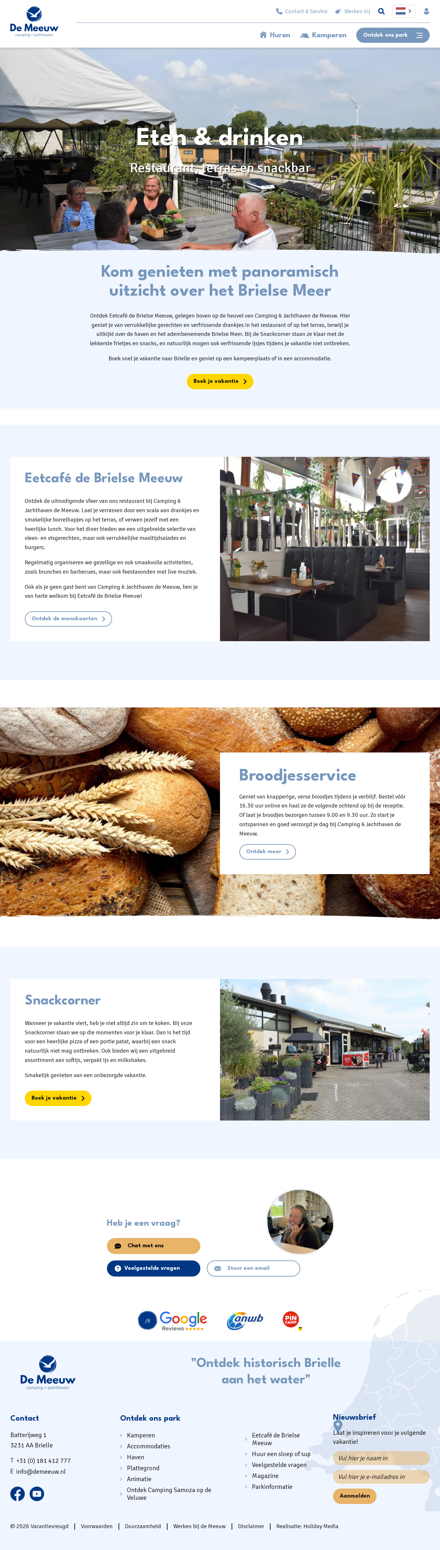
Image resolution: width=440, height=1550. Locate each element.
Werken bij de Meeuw (199, 1526)
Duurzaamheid (143, 1526)
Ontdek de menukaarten (64, 619)
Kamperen (329, 35)
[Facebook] (17, 1493)
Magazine (265, 1476)
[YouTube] (37, 1493)
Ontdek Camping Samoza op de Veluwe (169, 1494)
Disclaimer (251, 1526)
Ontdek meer (263, 851)
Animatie (139, 1479)
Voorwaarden (97, 1526)
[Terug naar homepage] (34, 23)
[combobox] (404, 11)
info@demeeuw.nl (38, 1472)
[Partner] (172, 1321)
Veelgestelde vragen (152, 1268)
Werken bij (357, 11)
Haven (135, 1457)
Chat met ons (146, 1246)
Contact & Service (306, 11)
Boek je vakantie (216, 381)
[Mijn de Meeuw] (426, 11)
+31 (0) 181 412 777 (40, 1461)
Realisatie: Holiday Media (307, 1526)
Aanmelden (355, 1496)
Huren (280, 35)
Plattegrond (143, 1468)
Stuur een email (248, 1268)
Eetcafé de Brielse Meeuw (276, 1439)
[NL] (404, 11)
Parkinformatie (272, 1487)
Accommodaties (148, 1446)
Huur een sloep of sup (281, 1454)
